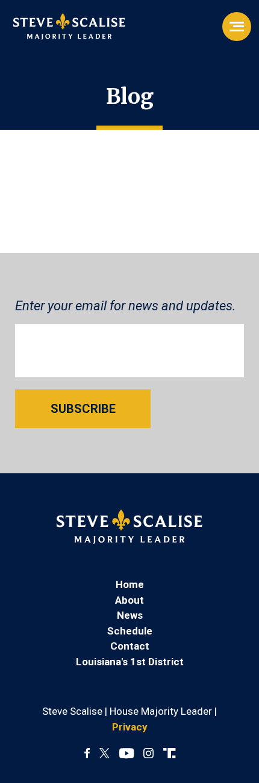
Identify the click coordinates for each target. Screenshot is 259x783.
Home (130, 584)
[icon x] (104, 754)
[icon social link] (169, 754)
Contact (129, 646)
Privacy (130, 727)
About (129, 600)
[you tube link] (126, 754)
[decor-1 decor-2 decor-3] (236, 26)
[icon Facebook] (87, 754)
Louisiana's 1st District (130, 662)
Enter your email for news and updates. (125, 305)
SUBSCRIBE (83, 408)
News (130, 615)
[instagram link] (148, 754)
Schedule (129, 631)
